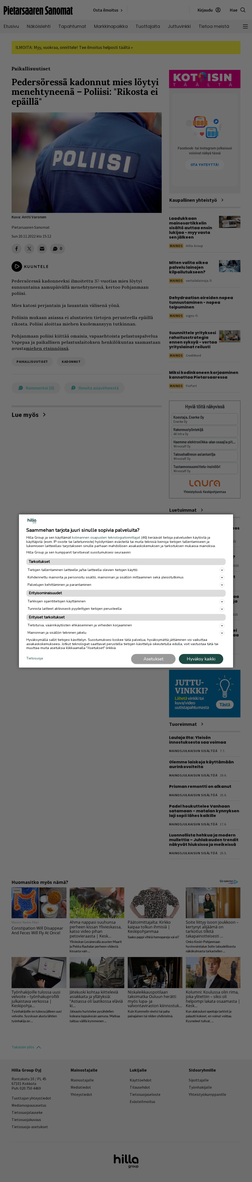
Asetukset (153, 659)
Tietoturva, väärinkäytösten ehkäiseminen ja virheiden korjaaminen (80, 625)
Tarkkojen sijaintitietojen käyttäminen (57, 601)
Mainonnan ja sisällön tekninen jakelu (57, 632)
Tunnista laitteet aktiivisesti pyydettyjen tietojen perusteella (75, 608)
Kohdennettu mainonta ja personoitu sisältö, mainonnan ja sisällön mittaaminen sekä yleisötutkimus (106, 577)
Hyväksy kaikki (201, 659)
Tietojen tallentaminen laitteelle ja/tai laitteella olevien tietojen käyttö (83, 570)
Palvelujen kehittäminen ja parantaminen (59, 584)
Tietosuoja (34, 658)
